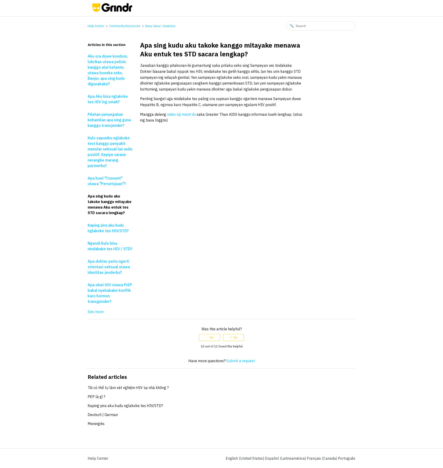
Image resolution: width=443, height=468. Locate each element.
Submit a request (240, 361)
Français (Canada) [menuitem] (322, 458)
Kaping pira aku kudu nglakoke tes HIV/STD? (108, 228)
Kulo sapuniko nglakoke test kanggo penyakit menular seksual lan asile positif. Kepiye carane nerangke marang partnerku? (110, 152)
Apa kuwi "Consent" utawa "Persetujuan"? (107, 181)
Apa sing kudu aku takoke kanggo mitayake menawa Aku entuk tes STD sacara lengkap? (110, 204)
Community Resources (124, 26)
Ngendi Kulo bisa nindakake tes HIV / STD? (110, 246)
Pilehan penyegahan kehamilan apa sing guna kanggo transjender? (109, 120)
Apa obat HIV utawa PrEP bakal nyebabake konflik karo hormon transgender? (110, 293)
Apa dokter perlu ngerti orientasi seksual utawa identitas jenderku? (109, 267)
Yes (211, 337)
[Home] (112, 10)
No (235, 337)
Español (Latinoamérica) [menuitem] (286, 458)
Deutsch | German (103, 414)
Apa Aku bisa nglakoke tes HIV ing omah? (108, 99)
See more (96, 311)
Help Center (96, 26)
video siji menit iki (181, 114)
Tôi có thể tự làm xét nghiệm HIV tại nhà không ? (128, 387)
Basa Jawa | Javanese (160, 26)
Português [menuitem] (346, 458)
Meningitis (96, 423)
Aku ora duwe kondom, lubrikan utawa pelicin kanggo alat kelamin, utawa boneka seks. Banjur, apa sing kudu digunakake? (108, 70)
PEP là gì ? (96, 396)
